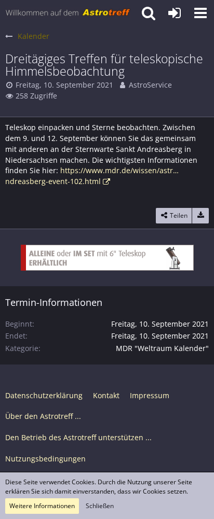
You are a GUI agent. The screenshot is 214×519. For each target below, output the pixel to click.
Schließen (100, 505)
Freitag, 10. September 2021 (64, 85)
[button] (200, 13)
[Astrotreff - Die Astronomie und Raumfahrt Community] (68, 13)
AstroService (150, 85)
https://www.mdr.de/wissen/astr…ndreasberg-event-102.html (92, 175)
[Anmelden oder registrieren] (174, 13)
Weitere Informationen (42, 505)
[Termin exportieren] (200, 215)
